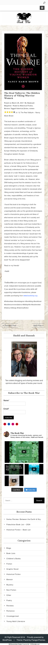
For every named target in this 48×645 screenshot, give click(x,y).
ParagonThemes (38, 640)
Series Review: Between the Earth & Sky (23, 519)
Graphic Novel (12, 569)
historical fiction (22, 108)
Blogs (8, 548)
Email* (6, 408)
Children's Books (13, 558)
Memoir (9, 579)
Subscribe (31, 490)
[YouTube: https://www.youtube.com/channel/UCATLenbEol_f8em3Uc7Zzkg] (17, 424)
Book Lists (10, 553)
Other (8, 595)
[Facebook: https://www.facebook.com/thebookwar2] (9, 424)
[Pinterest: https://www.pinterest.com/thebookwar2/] (4, 424)
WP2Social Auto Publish (15, 644)
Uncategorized (12, 616)
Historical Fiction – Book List (18, 529)
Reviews (7, 108)
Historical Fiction (26, 106)
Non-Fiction (11, 590)
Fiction (9, 563)
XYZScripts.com (34, 644)
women (31, 108)
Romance (10, 611)
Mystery (9, 584)
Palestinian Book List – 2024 (18, 524)
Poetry (9, 600)
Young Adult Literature (15, 621)
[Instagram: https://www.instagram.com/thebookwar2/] (13, 424)
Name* (6, 400)
